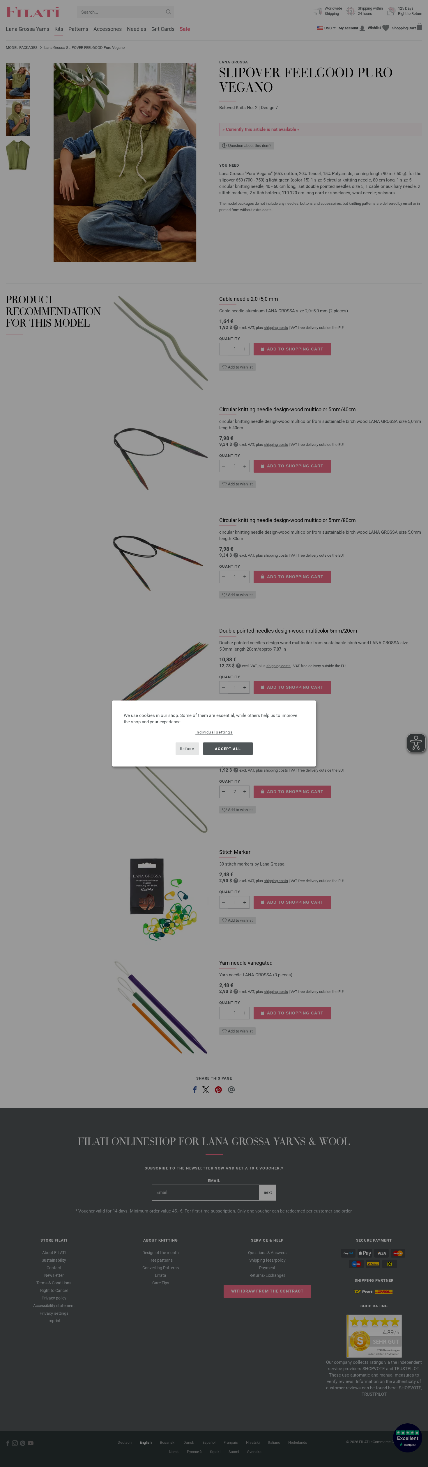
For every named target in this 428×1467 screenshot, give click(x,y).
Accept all (228, 748)
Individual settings (214, 732)
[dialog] (214, 734)
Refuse (187, 748)
